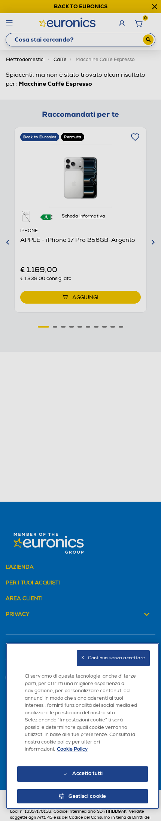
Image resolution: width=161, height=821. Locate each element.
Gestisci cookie (87, 796)
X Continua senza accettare (113, 658)
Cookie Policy (72, 749)
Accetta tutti (87, 773)
